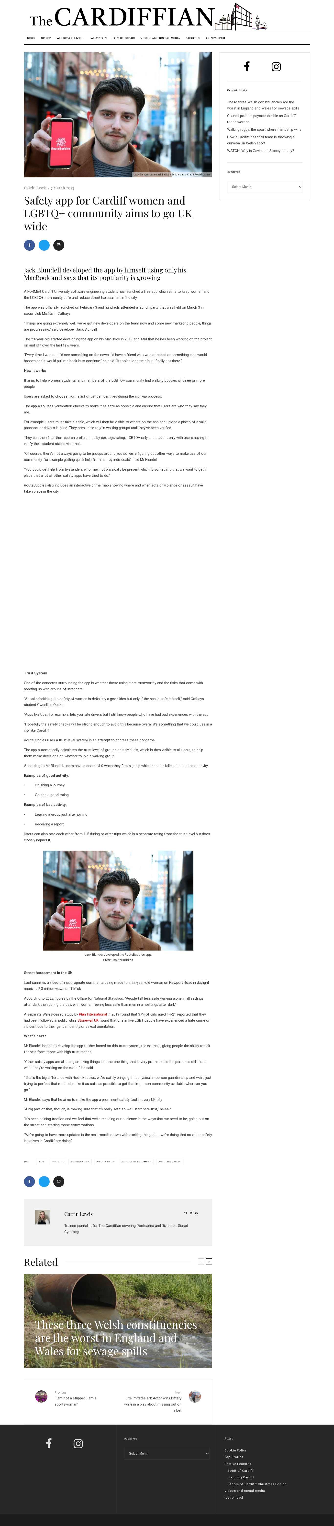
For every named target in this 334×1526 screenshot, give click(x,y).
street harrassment (137, 1162)
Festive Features (237, 1464)
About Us (193, 38)
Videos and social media (160, 38)
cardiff (58, 1162)
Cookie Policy (235, 1450)
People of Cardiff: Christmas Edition (257, 1484)
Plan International (93, 1014)
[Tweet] (44, 245)
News (31, 38)
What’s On (98, 38)
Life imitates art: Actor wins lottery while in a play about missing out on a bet (152, 1402)
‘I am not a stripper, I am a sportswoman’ (76, 1399)
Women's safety (170, 1162)
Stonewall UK (88, 1020)
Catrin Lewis (35, 187)
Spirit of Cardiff (241, 1470)
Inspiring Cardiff (241, 1477)
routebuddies (106, 1162)
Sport (46, 38)
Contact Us (215, 38)
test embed (233, 1497)
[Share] (29, 245)
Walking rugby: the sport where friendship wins (264, 129)
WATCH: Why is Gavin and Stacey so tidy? (260, 151)
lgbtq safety (80, 1162)
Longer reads (123, 38)
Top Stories (233, 1457)
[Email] (58, 245)
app (42, 1162)
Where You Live (68, 38)
